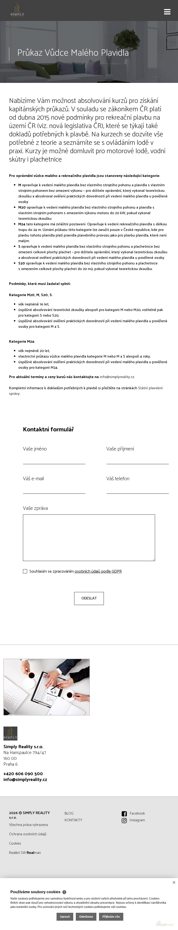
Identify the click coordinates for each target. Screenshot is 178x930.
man (34, 853)
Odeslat (89, 598)
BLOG (69, 813)
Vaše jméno (35, 449)
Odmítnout (86, 916)
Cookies (15, 843)
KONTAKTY (73, 820)
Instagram (137, 820)
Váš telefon (117, 479)
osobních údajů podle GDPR (98, 571)
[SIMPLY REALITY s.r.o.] (26, 10)
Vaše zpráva (35, 508)
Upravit (65, 916)
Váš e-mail (33, 479)
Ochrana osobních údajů (27, 834)
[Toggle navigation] (167, 12)
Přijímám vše (111, 916)
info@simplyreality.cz (117, 377)
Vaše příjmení (120, 449)
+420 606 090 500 (23, 774)
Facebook (137, 813)
